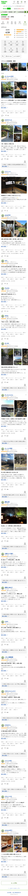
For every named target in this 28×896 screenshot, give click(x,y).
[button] (5, 67)
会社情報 (9, 892)
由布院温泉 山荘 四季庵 (7, 16)
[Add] (25, 15)
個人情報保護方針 (17, 892)
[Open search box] (2, 56)
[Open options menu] (26, 76)
